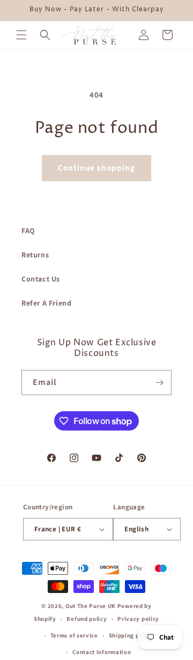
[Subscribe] (159, 382)
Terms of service (74, 635)
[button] (21, 35)
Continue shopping (96, 167)
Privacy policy (138, 618)
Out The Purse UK (90, 606)
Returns (35, 254)
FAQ (28, 230)
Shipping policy (131, 635)
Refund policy (86, 618)
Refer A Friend (46, 303)
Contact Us (40, 279)
